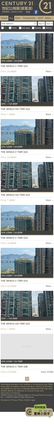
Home (4, 18)
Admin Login (30, 400)
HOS (40, 18)
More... (49, 18)
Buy (11, 18)
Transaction (29, 18)
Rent (17, 18)
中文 (28, 12)
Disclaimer (5, 400)
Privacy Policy (17, 400)
